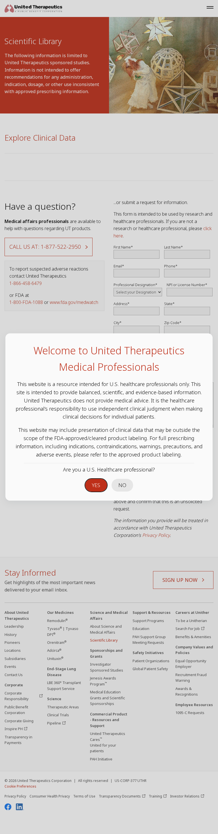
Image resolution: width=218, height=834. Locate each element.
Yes (96, 485)
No (122, 485)
